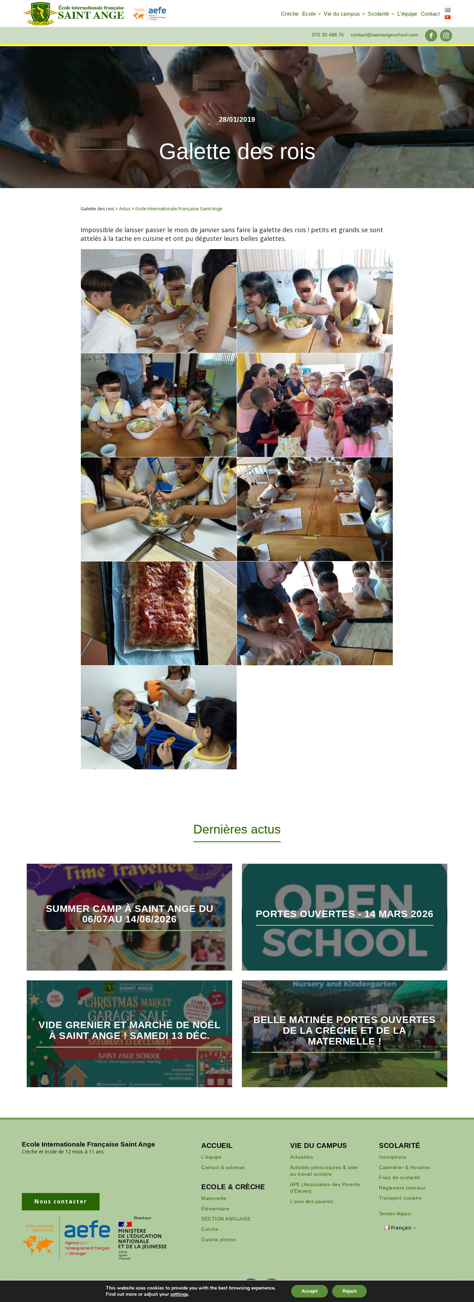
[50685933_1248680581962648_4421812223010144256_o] (315, 405)
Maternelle (213, 1198)
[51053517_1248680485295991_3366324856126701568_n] (159, 613)
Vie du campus (342, 14)
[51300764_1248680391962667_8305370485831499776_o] (315, 301)
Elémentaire (215, 1208)
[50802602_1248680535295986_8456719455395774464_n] (159, 509)
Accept (310, 1291)
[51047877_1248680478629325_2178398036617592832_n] (315, 509)
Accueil (217, 1145)
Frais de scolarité (399, 1177)
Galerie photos (218, 1239)
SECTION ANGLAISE (226, 1218)
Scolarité (378, 14)
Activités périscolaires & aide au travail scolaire (324, 1171)
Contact (430, 14)
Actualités (301, 1157)
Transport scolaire (400, 1198)
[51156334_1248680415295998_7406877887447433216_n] (315, 613)
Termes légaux (395, 1213)
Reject (349, 1291)
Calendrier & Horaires (404, 1167)
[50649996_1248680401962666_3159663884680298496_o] (159, 405)
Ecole (309, 14)
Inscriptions (392, 1157)
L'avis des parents (311, 1201)
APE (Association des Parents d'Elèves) (325, 1188)
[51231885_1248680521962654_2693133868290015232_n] (159, 301)
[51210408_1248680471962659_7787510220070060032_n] (159, 717)
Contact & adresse (223, 1167)
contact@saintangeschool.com (384, 34)
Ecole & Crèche (233, 1187)
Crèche (290, 14)
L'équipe (407, 14)
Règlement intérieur (402, 1188)
